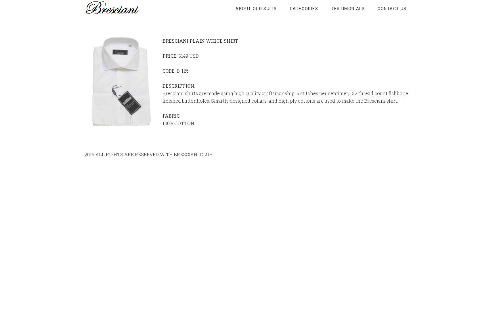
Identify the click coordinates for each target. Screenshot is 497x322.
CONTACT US (392, 8)
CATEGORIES (304, 8)
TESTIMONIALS (348, 8)
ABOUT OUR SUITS (256, 8)
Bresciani (131, 8)
